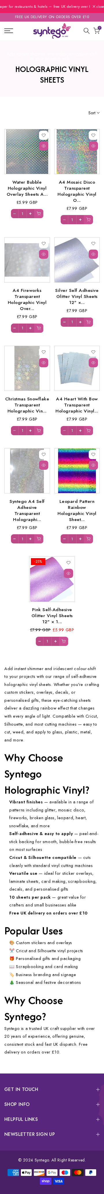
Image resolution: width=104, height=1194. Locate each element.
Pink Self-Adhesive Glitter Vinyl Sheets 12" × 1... (52, 615)
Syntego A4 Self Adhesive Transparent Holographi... (27, 510)
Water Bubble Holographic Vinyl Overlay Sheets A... (27, 188)
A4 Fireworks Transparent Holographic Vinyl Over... (27, 299)
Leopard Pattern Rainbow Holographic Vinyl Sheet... (76, 510)
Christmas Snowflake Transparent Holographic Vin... (27, 405)
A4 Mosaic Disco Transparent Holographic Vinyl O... (76, 191)
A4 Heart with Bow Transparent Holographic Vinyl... (76, 405)
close (99, 6)
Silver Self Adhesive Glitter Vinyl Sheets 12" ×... (77, 296)
